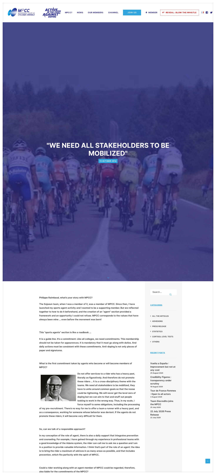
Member (153, 12)
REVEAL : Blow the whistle (181, 12)
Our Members (95, 12)
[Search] (163, 292)
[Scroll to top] (207, 460)
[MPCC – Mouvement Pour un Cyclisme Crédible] (34, 12)
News (80, 12)
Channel (113, 12)
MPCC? (68, 12)
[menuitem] (68, 12)
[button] (207, 12)
